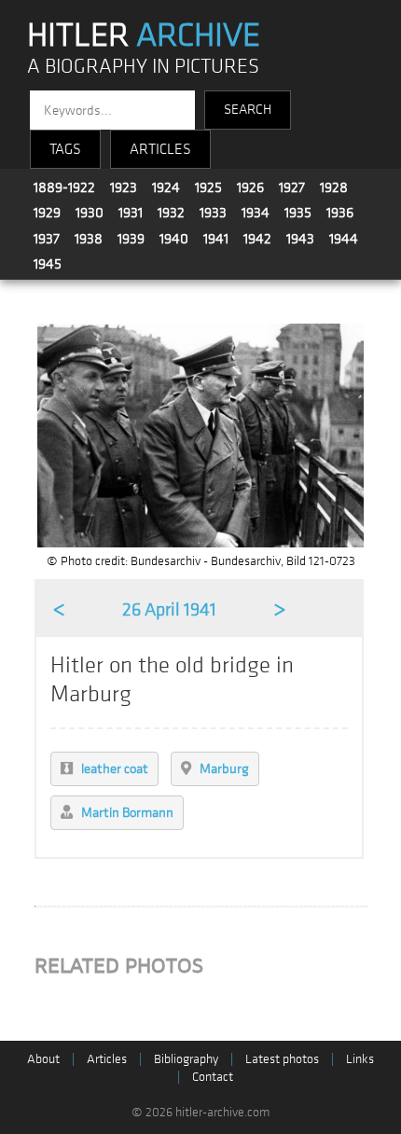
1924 (166, 187)
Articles (107, 1059)
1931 (130, 212)
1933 (213, 212)
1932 (171, 212)
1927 (292, 187)
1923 (123, 187)
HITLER (143, 35)
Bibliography (186, 1059)
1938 (89, 238)
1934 (256, 212)
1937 (47, 238)
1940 (173, 238)
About (43, 1059)
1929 (47, 212)
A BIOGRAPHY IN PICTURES (143, 66)
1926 (250, 187)
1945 (48, 264)
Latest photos (282, 1059)
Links (360, 1059)
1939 (131, 238)
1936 (339, 212)
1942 (257, 238)
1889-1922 (64, 187)
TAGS (65, 149)
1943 (300, 238)
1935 (297, 212)
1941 (215, 238)
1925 (208, 187)
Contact (212, 1077)
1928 (334, 187)
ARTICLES (160, 149)
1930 (90, 212)
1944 (343, 238)
